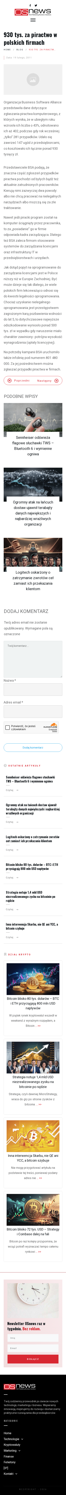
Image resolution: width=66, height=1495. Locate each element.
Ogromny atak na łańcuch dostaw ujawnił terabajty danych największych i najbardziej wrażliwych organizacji (33, 513)
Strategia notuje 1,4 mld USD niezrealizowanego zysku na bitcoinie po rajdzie (30, 896)
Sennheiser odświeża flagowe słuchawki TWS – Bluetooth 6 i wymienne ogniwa (30, 779)
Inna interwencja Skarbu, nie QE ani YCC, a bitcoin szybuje (32, 926)
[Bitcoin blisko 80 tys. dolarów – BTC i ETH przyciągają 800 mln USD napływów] (33, 979)
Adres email (13, 702)
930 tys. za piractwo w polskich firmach (30, 38)
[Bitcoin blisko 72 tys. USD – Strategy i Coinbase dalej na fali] (33, 1210)
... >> (38, 1026)
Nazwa (10, 680)
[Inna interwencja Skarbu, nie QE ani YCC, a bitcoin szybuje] (33, 1136)
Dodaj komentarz (33, 747)
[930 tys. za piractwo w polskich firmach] (33, 79)
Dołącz (33, 1359)
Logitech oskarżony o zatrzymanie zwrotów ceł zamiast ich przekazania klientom (32, 839)
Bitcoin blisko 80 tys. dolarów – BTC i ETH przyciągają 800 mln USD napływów (32, 866)
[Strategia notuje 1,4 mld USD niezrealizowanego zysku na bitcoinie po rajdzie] (33, 1057)
